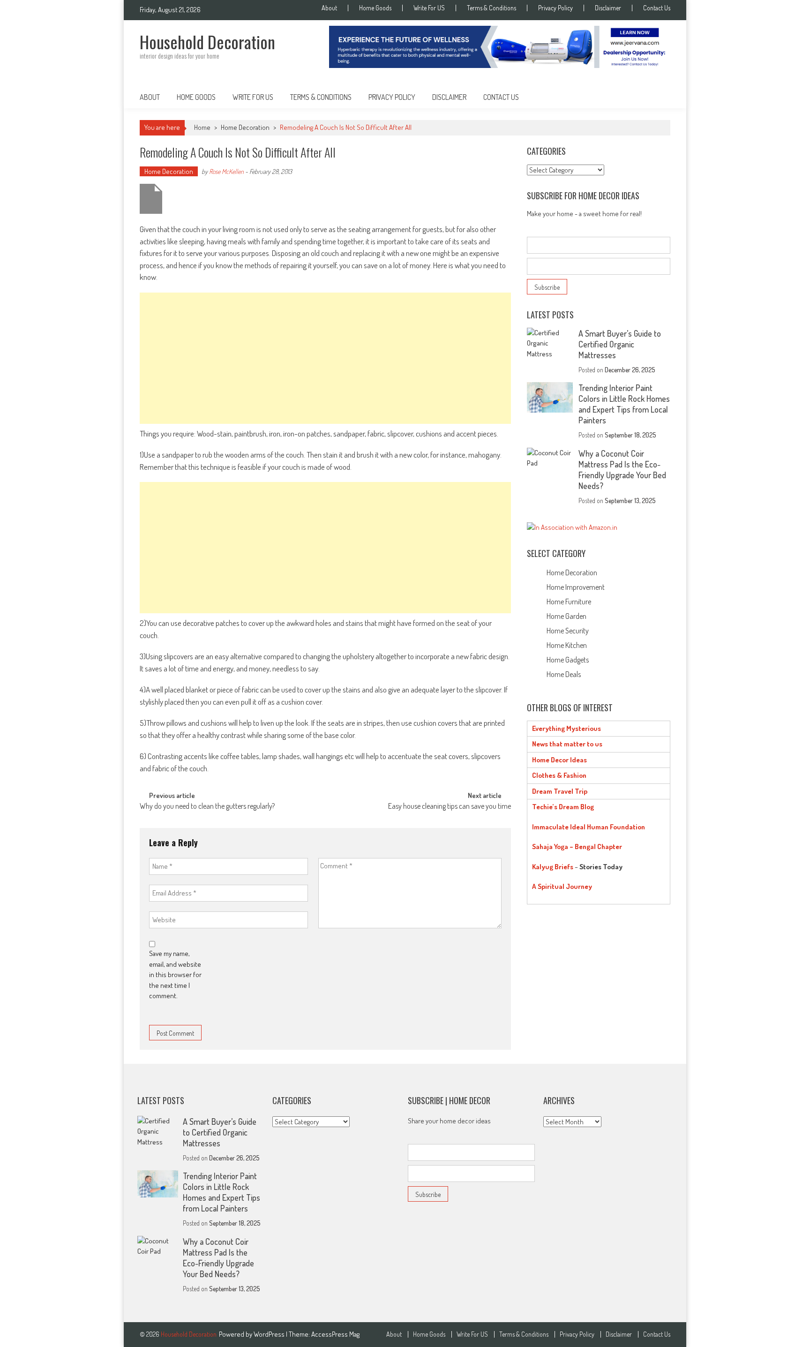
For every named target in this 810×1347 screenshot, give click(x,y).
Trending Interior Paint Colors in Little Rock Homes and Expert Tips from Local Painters (624, 404)
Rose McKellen (226, 171)
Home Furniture (569, 601)
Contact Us (656, 8)
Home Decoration (245, 127)
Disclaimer (608, 8)
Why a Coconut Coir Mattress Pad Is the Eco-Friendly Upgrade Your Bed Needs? (622, 469)
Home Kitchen (567, 645)
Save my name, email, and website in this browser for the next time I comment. (175, 974)
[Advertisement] (325, 358)
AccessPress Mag (335, 1334)
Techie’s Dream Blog (563, 806)
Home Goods (375, 8)
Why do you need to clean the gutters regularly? (207, 807)
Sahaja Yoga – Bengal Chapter (577, 846)
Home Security (568, 630)
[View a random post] (655, 97)
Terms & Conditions (491, 8)
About (329, 8)
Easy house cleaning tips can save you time (449, 807)
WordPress (270, 1334)
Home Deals (564, 674)
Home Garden (566, 616)
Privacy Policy (555, 8)
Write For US (429, 8)
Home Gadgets (568, 659)
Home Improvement (576, 587)
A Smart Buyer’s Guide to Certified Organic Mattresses (619, 344)
